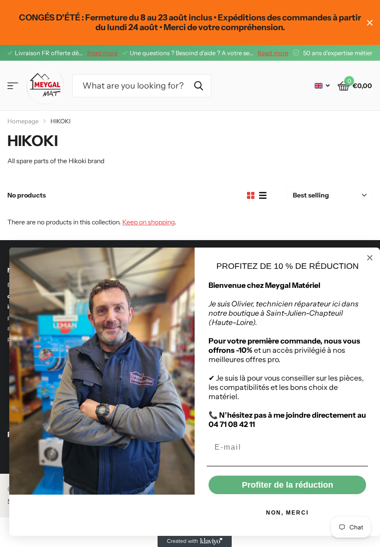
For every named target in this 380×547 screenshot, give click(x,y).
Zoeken (198, 85)
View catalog (12, 86)
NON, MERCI (287, 512)
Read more (102, 53)
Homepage (22, 121)
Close (370, 22)
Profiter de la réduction (287, 485)
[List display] (262, 196)
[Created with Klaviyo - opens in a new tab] (195, 541)
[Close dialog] (369, 257)
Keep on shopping (148, 222)
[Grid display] (250, 196)
